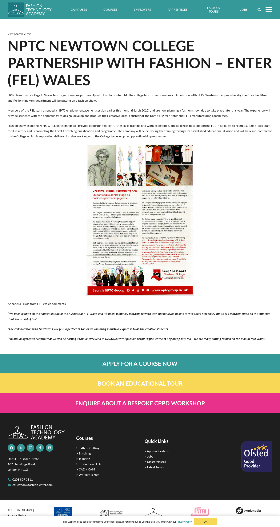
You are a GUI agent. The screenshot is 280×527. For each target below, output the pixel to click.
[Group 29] (208, 512)
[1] (117, 512)
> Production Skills (88, 464)
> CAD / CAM (85, 469)
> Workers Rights (87, 474)
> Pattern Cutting (87, 448)
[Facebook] (11, 448)
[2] (71, 513)
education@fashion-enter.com (32, 484)
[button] (259, 9)
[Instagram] (30, 448)
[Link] (140, 363)
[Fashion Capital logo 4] (163, 512)
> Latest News (154, 467)
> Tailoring (83, 458)
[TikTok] (40, 448)
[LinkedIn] (49, 448)
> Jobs (149, 456)
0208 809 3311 (22, 479)
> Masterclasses (155, 461)
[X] (21, 448)
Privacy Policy (17, 515)
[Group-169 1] (254, 510)
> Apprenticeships (157, 451)
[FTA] (32, 9)
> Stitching (83, 453)
